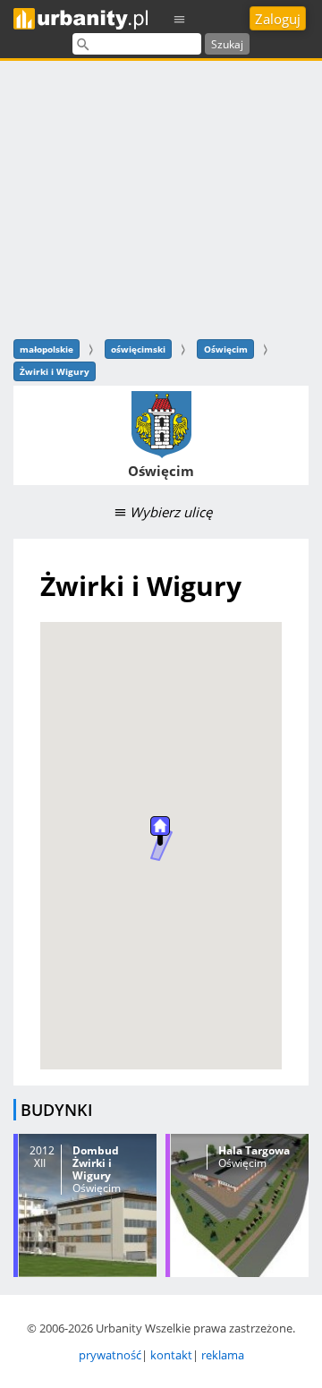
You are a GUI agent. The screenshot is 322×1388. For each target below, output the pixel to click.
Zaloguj (278, 19)
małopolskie (46, 349)
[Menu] (179, 18)
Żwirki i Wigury (54, 371)
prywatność (110, 1355)
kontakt (171, 1355)
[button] (160, 831)
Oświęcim (226, 349)
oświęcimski (138, 349)
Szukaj (227, 44)
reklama (222, 1355)
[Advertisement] (161, 197)
